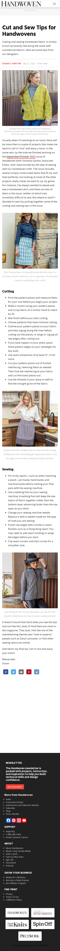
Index (8, 799)
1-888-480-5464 (13, 834)
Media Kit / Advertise (15, 877)
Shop (8, 811)
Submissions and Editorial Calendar (22, 805)
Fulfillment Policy (14, 899)
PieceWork (11, 862)
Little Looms (12, 854)
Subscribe (10, 808)
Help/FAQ (10, 831)
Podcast (10, 865)
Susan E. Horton (11, 63)
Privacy (9, 894)
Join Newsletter (15, 786)
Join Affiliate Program (16, 883)
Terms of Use (12, 896)
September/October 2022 (21, 156)
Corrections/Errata (14, 802)
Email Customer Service (17, 837)
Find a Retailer (12, 814)
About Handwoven (14, 848)
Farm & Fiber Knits (14, 856)
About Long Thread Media (18, 851)
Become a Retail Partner (17, 880)
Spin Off (9, 859)
